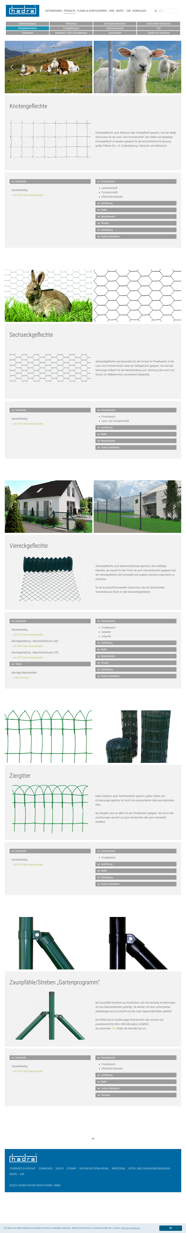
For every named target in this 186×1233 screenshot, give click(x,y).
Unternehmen (53, 10)
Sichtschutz (71, 23)
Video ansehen (21, 677)
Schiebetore (27, 32)
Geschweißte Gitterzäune (158, 23)
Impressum (118, 1168)
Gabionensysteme (115, 28)
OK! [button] (170, 1228)
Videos (60, 1168)
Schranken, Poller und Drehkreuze (71, 32)
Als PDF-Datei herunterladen (28, 195)
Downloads (139, 10)
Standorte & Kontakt (23, 1168)
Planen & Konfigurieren (92, 10)
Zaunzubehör (115, 32)
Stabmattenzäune (27, 23)
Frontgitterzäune (71, 28)
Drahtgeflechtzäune (27, 28)
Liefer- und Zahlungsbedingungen (149, 1168)
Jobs (111, 10)
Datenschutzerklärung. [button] (130, 1228)
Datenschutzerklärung (94, 1168)
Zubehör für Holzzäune (159, 32)
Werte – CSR (123, 10)
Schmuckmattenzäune (115, 23)
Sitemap (71, 1168)
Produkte (70, 10)
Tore (159, 28)
